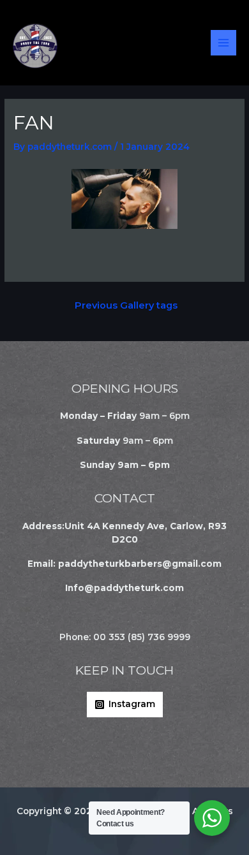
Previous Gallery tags (126, 305)
